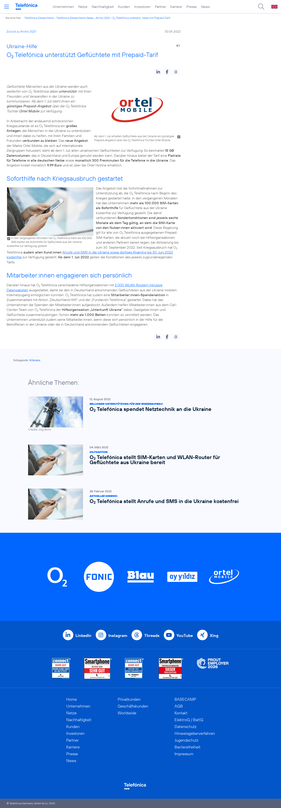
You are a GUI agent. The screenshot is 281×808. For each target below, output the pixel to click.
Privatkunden (129, 699)
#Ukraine (34, 360)
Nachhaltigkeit (103, 6)
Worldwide (127, 712)
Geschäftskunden (133, 706)
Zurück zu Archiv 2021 (21, 31)
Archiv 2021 (103, 18)
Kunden (124, 6)
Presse (191, 6)
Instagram (117, 635)
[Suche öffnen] (261, 6)
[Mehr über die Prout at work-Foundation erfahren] (212, 668)
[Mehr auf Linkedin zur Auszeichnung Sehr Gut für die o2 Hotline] (134, 668)
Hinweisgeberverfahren (195, 733)
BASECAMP (185, 699)
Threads (151, 635)
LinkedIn (83, 635)
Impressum (184, 753)
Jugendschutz (186, 740)
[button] (158, 72)
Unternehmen (63, 6)
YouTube (185, 635)
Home (71, 699)
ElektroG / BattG (189, 719)
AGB (179, 706)
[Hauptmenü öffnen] (6, 6)
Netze (82, 6)
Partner (160, 6)
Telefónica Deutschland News (74, 18)
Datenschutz (185, 726)
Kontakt (181, 712)
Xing (214, 635)
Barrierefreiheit (187, 747)
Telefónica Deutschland (39, 18)
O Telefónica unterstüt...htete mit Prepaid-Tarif (141, 18)
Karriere (176, 6)
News (205, 6)
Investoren (142, 6)
